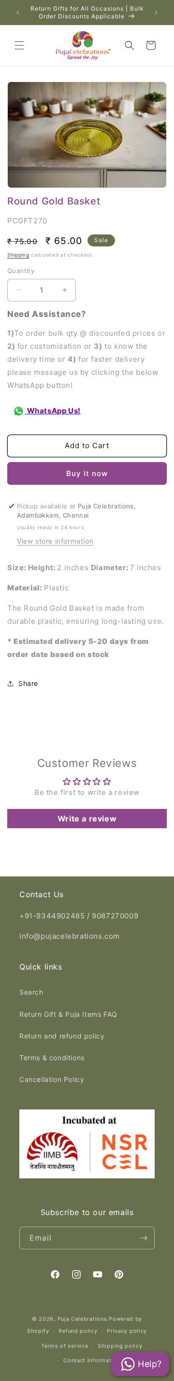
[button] (19, 45)
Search (31, 992)
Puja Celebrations (82, 1318)
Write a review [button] (87, 818)
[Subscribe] (143, 1238)
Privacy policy (127, 1330)
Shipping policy (120, 1345)
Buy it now (87, 473)
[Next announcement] (156, 12)
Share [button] (28, 683)
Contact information (91, 1360)
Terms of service (64, 1345)
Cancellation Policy (51, 1079)
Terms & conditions (52, 1057)
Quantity (20, 270)
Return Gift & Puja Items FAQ (68, 1014)
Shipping (18, 255)
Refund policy (77, 1330)
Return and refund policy (61, 1036)
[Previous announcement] (18, 12)
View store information (55, 541)
